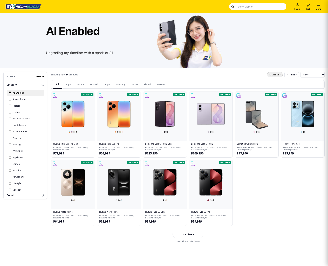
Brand (10, 195)
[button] (73, 125)
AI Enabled (275, 74)
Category (12, 84)
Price (293, 74)
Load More (188, 234)
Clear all (40, 76)
